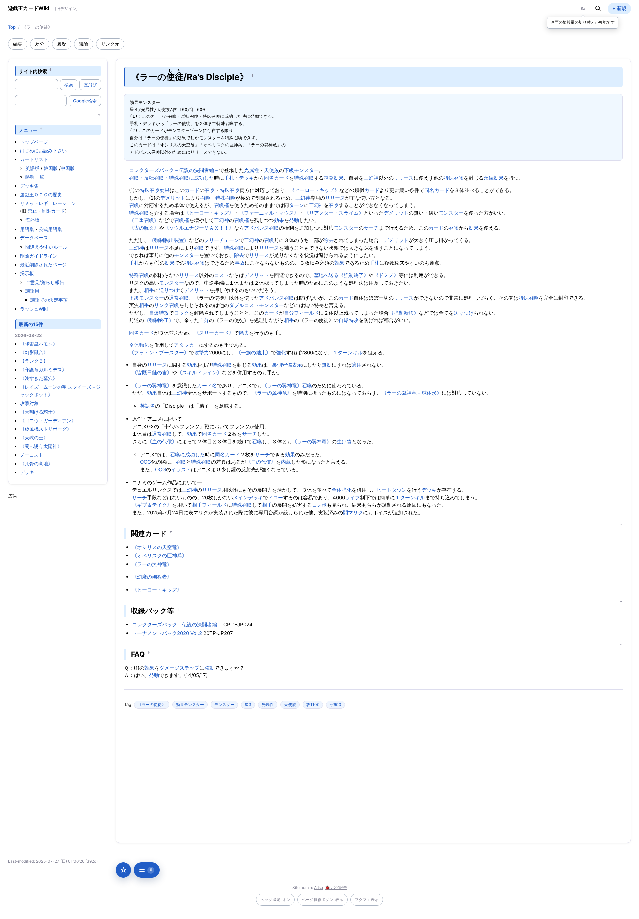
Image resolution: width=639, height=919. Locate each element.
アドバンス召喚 (261, 228)
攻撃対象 (29, 403)
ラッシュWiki (34, 309)
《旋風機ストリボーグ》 (45, 429)
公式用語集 (50, 229)
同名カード (276, 178)
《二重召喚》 (144, 220)
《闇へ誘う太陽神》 (41, 446)
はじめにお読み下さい (43, 150)
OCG (145, 462)
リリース (404, 178)
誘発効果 (334, 178)
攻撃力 (201, 352)
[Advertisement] (58, 599)
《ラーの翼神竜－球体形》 (412, 393)
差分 (39, 44)
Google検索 (85, 100)
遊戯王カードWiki (29, 8)
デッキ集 (29, 186)
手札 (229, 178)
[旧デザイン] (66, 8)
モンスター (451, 213)
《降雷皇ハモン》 (38, 343)
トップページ (34, 142)
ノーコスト (31, 455)
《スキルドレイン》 (199, 372)
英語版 (32, 168)
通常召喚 (179, 298)
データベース (34, 237)
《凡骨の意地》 (36, 463)
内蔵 (286, 462)
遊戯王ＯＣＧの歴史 (41, 194)
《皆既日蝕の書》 (152, 372)
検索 (68, 84)
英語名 (147, 406)
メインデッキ (248, 497)
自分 (289, 313)
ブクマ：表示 (367, 899)
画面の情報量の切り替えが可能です (583, 22)
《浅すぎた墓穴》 (38, 378)
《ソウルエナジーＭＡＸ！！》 (199, 228)
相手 (149, 290)
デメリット (172, 198)
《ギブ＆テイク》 (152, 505)
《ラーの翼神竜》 (152, 385)
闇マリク (353, 512)
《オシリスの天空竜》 (157, 547)
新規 (621, 8)
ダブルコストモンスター (256, 305)
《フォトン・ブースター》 (159, 352)
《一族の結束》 (253, 352)
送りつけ (169, 290)
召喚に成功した (187, 454)
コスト (221, 275)
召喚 (210, 190)
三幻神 (371, 178)
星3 (248, 704)
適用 (357, 365)
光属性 (251, 170)
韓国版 (51, 168)
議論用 (32, 291)
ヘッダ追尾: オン (275, 899)
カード (192, 190)
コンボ (319, 505)
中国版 (68, 168)
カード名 (207, 385)
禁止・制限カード (46, 211)
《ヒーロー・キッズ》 (314, 190)
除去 (329, 240)
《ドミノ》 (386, 275)
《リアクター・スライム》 (334, 213)
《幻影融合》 (34, 352)
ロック (181, 313)
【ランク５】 (34, 361)
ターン (296, 205)
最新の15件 (31, 324)
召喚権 (221, 205)
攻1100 (313, 704)
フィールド (306, 313)
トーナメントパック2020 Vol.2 (167, 633)
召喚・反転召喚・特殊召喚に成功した (171, 178)
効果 (165, 190)
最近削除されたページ (43, 264)
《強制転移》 (404, 313)
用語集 (27, 229)
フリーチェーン (221, 240)
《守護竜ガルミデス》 (43, 369)
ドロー (275, 497)
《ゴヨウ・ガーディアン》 (48, 420)
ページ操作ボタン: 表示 (322, 899)
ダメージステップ (179, 668)
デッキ (27, 472)
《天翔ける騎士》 (38, 412)
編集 (17, 44)
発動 (294, 220)
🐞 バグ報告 (336, 887)
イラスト (181, 469)
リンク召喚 (166, 305)
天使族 (271, 170)
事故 (240, 263)
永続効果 (494, 178)
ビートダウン (392, 490)
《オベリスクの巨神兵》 (159, 555)
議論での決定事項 (49, 300)
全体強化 (139, 345)
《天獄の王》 (34, 437)
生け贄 (344, 441)
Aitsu (318, 887)
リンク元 (110, 44)
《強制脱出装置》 (169, 240)
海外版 (32, 220)
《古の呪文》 (144, 228)
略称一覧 (34, 177)
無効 (327, 365)
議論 (83, 44)
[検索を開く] (598, 8)
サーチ (371, 228)
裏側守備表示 (287, 365)
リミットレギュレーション (48, 203)
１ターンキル (348, 352)
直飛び (90, 84)
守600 (335, 704)
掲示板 (27, 273)
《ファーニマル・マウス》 (269, 213)
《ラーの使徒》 (152, 704)
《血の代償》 (162, 441)
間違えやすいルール (46, 247)
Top (12, 27)
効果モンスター (190, 704)
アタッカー (186, 345)
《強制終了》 (354, 275)
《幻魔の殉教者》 (152, 577)
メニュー (28, 130)
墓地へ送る (326, 275)
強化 (281, 352)
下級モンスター (301, 170)
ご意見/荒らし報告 (44, 282)
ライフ (352, 497)
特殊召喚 (304, 178)
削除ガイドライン (38, 256)
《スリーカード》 (214, 333)
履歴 (61, 44)
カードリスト (34, 159)
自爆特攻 (159, 313)
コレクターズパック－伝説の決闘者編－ (174, 170)
